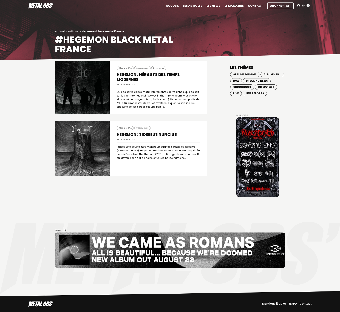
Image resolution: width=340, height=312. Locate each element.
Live (236, 93)
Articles (73, 31)
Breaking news (257, 81)
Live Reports (255, 93)
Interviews (158, 68)
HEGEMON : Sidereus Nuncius (147, 134)
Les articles (192, 6)
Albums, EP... (125, 68)
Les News (213, 6)
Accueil (172, 6)
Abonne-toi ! (280, 6)
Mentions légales (274, 304)
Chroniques (142, 68)
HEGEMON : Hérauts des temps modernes (148, 77)
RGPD (293, 304)
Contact (255, 6)
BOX (236, 81)
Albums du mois (244, 74)
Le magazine (234, 6)
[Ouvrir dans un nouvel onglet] (257, 157)
